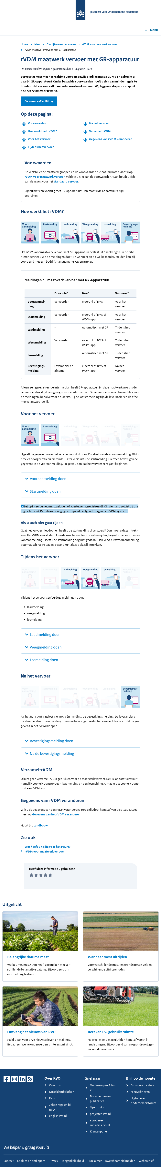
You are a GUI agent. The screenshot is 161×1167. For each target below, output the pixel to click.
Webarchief (146, 1161)
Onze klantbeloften (61, 1092)
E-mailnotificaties (142, 1085)
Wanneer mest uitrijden (107, 957)
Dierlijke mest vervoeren (61, 44)
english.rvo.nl (58, 1116)
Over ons (54, 1085)
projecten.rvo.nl (100, 1114)
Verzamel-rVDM (100, 131)
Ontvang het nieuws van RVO (31, 1032)
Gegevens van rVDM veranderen (110, 139)
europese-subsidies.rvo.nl (100, 1122)
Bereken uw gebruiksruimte (111, 1032)
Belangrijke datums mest (28, 957)
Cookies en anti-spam (31, 1161)
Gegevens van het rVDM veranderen (56, 814)
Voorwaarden (37, 123)
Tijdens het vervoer (41, 147)
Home (24, 44)
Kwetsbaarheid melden (120, 1161)
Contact (9, 1161)
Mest (37, 44)
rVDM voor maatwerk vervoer (100, 44)
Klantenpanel (99, 1131)
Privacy (53, 1161)
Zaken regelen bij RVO (60, 1107)
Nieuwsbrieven (140, 1092)
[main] (80, 552)
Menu (154, 30)
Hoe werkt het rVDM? (42, 131)
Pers (52, 1098)
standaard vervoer (66, 181)
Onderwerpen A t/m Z (102, 1087)
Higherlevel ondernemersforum (143, 1100)
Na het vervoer (99, 123)
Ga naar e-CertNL (37, 101)
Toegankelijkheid (72, 1161)
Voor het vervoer (39, 139)
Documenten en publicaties (100, 1098)
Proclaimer (95, 1161)
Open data (97, 1107)
